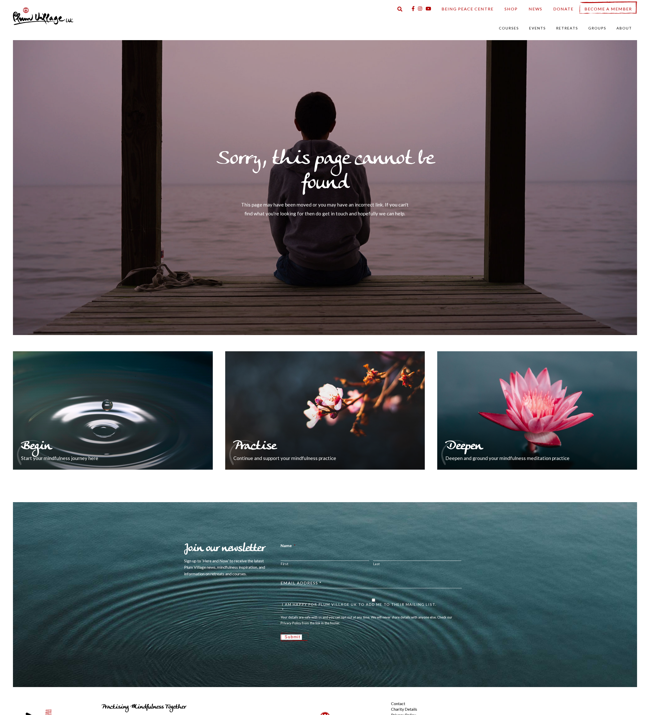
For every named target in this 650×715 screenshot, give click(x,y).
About (624, 28)
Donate (563, 8)
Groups (597, 28)
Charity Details (404, 709)
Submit (292, 637)
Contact (398, 703)
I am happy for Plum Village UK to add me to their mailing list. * (359, 607)
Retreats (567, 28)
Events (537, 28)
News (535, 8)
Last (376, 564)
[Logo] (43, 15)
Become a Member (608, 8)
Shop (511, 8)
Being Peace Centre (468, 8)
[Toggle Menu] (382, 699)
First (284, 564)
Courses (509, 28)
